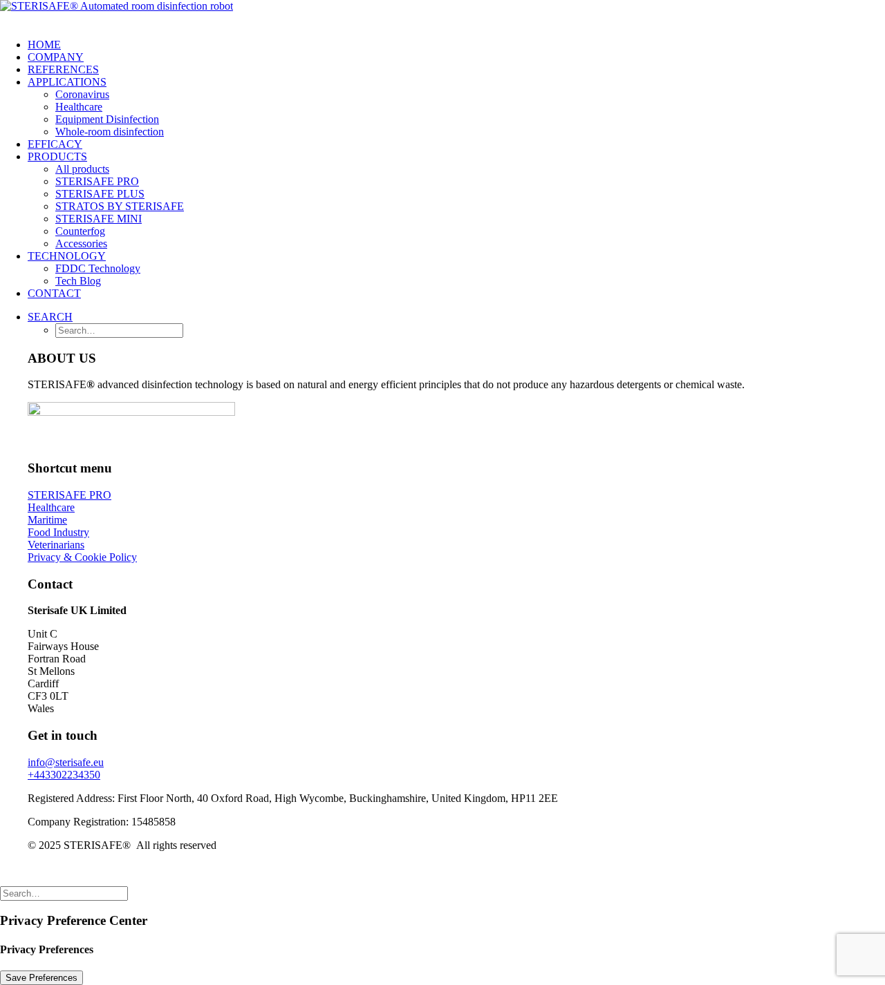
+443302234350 (64, 775)
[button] (50, 317)
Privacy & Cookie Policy (82, 557)
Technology (67, 256)
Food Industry (58, 532)
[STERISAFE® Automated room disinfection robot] (442, 14)
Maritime (47, 520)
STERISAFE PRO (97, 181)
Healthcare (78, 107)
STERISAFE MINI (98, 218)
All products (82, 169)
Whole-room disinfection (109, 131)
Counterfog (80, 231)
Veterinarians (56, 545)
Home (44, 44)
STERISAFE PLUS (100, 194)
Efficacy (55, 144)
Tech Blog (78, 281)
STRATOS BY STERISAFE (119, 206)
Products (57, 156)
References (63, 69)
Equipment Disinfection (107, 119)
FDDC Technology (97, 268)
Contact (54, 293)
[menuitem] (456, 45)
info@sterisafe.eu (66, 762)
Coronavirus (82, 94)
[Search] (64, 893)
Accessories (81, 243)
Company (56, 57)
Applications (67, 82)
